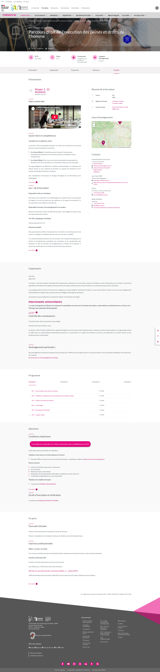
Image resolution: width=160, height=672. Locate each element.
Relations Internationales (48, 484)
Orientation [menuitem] (75, 8)
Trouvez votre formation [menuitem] (87, 643)
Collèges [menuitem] (125, 15)
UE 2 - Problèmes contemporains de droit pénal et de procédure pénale (53, 396)
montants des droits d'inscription (47, 500)
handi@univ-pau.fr (99, 205)
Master (39, 21)
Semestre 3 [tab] (96, 382)
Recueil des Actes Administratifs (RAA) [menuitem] (124, 633)
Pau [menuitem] (56, 647)
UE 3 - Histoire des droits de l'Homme (43, 400)
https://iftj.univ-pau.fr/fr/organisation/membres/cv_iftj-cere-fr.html (111, 183)
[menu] (31, 15)
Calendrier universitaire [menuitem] (86, 625)
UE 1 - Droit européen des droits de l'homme (45, 391)
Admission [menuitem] (54, 15)
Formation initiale (117, 103)
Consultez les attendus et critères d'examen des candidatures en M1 (60, 444)
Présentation (33, 70)
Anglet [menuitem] (32, 647)
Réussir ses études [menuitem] (83, 15)
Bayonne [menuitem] (38, 647)
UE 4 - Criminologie (37, 405)
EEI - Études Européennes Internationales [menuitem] (104, 622)
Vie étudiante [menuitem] (40, 15)
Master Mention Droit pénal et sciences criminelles (57, 21)
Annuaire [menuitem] (86, 640)
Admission (95, 70)
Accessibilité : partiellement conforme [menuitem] (78, 670)
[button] (37, 619)
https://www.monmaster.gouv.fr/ (94, 459)
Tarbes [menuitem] (62, 647)
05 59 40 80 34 (98, 163)
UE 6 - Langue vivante (38, 415)
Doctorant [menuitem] (121, 630)
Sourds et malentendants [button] (43, 635)
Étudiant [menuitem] (120, 624)
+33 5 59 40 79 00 (99, 203)
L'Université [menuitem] (35, 8)
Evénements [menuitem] (85, 8)
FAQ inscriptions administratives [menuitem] (87, 621)
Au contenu (9, 1)
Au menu (26, 1)
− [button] (93, 126)
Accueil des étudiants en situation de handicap (107, 207)
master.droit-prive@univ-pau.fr (102, 165)
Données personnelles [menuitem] (98, 670)
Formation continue (118, 101)
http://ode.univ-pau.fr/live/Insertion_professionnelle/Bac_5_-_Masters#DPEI (53, 571)
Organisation (54, 70)
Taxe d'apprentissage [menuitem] (105, 638)
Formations (32, 21)
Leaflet (114, 147)
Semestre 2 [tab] (64, 382)
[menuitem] (62, 664)
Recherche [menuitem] (54, 8)
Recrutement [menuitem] (104, 642)
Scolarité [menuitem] (99, 15)
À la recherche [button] (18, 1)
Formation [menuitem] (44, 8)
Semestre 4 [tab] (127, 382)
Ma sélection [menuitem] (139, 15)
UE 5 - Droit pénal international (41, 410)
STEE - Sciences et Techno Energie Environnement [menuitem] (105, 633)
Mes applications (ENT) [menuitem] (88, 632)
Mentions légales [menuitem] (60, 670)
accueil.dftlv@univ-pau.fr (101, 195)
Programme (75, 70)
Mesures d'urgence (36, 653)
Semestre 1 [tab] (32, 382)
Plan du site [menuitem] (86, 647)
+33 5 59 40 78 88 (99, 193)
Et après (116, 70)
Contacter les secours (36, 655)
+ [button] (93, 123)
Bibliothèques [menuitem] (113, 15)
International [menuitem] (64, 8)
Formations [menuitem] (25, 15)
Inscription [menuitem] (66, 15)
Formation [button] (9, 15)
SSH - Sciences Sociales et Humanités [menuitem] (104, 628)
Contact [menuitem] (120, 637)
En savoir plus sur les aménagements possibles (43, 357)
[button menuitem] (157, 8)
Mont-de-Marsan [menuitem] (48, 647)
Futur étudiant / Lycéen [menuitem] (122, 627)
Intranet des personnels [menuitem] (86, 636)
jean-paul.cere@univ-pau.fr (102, 180)
